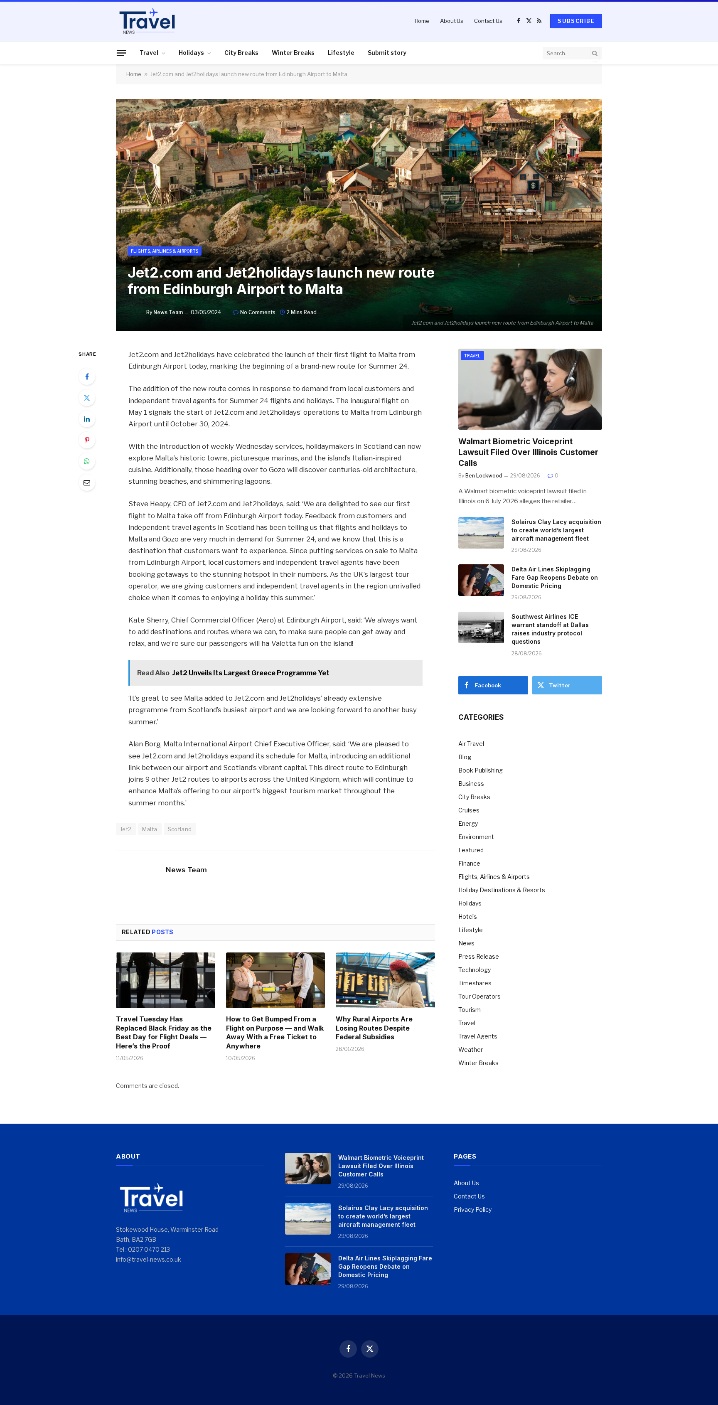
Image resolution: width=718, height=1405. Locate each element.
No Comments (257, 312)
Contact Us (488, 20)
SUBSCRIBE (576, 20)
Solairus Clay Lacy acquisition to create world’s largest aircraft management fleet (556, 530)
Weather (470, 1049)
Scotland (180, 829)
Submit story (387, 52)
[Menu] (121, 53)
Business (471, 783)
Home (422, 20)
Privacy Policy (473, 1209)
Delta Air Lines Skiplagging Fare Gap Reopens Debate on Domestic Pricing (554, 577)
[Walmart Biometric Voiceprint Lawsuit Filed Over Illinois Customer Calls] (530, 389)
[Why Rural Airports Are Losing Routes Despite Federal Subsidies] (385, 980)
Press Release (478, 956)
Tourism (469, 1009)
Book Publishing (480, 770)
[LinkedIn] (87, 419)
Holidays (191, 52)
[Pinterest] (87, 440)
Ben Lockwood (483, 475)
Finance (469, 863)
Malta (149, 829)
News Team (168, 312)
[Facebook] (87, 376)
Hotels (467, 916)
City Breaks (241, 52)
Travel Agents (477, 1036)
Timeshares (475, 983)
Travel (149, 52)
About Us (451, 20)
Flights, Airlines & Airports (164, 251)
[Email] (87, 482)
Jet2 (126, 829)
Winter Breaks (293, 52)
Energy (468, 823)
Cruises (468, 810)
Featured (471, 850)
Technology (474, 969)
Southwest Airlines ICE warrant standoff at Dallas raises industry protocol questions (550, 629)
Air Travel (471, 743)
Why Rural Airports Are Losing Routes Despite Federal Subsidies (374, 1028)
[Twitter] (87, 397)
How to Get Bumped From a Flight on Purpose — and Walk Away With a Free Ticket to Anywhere (275, 1032)
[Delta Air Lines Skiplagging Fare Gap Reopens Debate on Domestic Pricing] (481, 580)
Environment (476, 836)
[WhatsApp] (87, 461)
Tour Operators (479, 996)
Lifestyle (341, 52)
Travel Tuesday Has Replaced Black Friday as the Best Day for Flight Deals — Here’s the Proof (163, 1032)
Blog (464, 756)
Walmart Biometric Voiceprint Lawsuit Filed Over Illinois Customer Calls (528, 452)
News (466, 943)
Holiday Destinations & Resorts (501, 889)
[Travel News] (147, 21)
